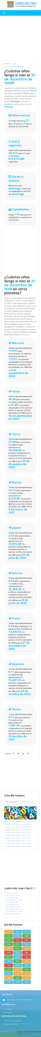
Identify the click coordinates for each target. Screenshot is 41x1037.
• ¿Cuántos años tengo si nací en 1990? (17, 838)
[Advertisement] (20, 38)
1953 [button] (8, 982)
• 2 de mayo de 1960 (11, 898)
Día (14, 64)
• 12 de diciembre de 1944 (13, 911)
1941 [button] (8, 961)
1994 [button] (26, 982)
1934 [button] (26, 957)
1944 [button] (26, 978)
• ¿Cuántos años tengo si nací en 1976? (17, 821)
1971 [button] (8, 969)
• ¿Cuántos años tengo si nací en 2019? (17, 830)
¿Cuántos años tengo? (8, 1032)
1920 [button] (17, 978)
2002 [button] (26, 940)
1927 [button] (26, 974)
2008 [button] (17, 965)
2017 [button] (26, 932)
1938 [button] (8, 944)
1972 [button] (8, 936)
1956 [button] (8, 974)
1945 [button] (17, 969)
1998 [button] (26, 961)
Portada (7, 64)
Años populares (11, 802)
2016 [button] (26, 965)
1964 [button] (17, 936)
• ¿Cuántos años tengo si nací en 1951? (17, 827)
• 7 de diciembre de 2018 (12, 909)
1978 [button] (8, 953)
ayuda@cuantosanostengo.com (20, 1000)
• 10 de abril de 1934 (11, 902)
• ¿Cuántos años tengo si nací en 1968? (17, 843)
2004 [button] (17, 957)
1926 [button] (8, 940)
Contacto (8, 1009)
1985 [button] (26, 948)
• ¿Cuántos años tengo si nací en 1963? (17, 835)
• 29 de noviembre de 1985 (13, 900)
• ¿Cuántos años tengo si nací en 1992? (17, 841)
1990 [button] (8, 948)
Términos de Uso (11, 1024)
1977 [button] (8, 957)
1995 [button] (17, 948)
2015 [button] (17, 932)
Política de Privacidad (13, 1021)
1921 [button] (8, 932)
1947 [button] (17, 982)
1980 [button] (26, 936)
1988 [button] (8, 978)
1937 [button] (17, 974)
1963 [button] (17, 961)
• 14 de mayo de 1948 (11, 914)
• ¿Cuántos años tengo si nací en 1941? (17, 832)
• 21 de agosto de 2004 (12, 896)
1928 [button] (8, 965)
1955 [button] (26, 969)
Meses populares (27, 802)
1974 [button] (26, 944)
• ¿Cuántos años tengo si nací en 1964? (17, 824)
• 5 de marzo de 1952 (11, 905)
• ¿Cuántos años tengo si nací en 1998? (17, 846)
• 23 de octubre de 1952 (12, 907)
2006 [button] (26, 953)
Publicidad (8, 1012)
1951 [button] (17, 944)
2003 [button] (17, 953)
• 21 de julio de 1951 (11, 893)
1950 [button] (17, 940)
